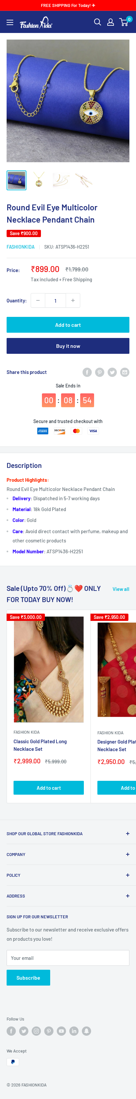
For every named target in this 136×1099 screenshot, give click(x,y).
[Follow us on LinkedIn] (74, 1031)
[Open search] (97, 22)
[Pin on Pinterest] (99, 372)
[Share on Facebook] (87, 372)
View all (121, 589)
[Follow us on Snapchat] (86, 1031)
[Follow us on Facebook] (11, 1031)
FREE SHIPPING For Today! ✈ (68, 5)
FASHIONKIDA (21, 247)
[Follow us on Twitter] (23, 1031)
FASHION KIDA (27, 732)
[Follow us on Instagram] (36, 1031)
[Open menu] (10, 22)
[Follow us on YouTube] (61, 1031)
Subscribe (28, 977)
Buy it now (68, 346)
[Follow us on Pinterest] (48, 1031)
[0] (124, 22)
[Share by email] (124, 372)
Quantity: (17, 300)
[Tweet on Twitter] (112, 372)
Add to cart (68, 324)
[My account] (110, 22)
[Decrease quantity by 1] (38, 300)
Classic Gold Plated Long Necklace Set (40, 745)
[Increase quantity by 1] (73, 300)
